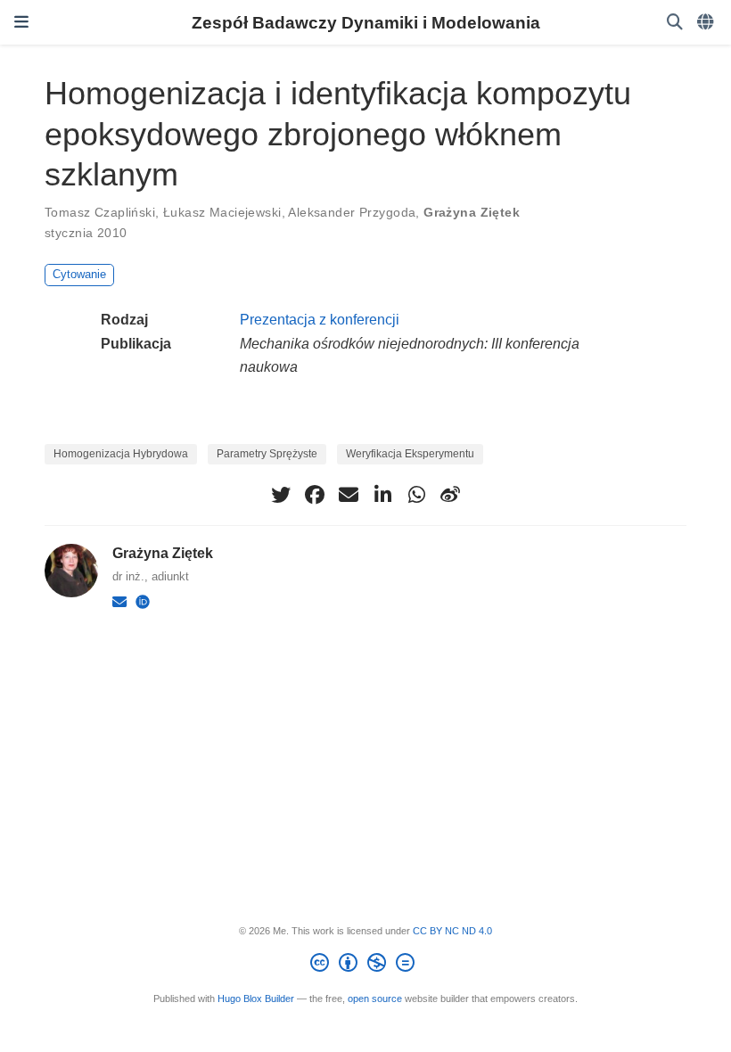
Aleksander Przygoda (351, 212)
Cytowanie (79, 274)
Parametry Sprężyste (267, 454)
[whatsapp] (416, 494)
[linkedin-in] (382, 494)
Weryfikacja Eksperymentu (410, 454)
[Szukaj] (675, 22)
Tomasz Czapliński (100, 212)
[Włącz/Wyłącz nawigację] (21, 22)
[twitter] (280, 494)
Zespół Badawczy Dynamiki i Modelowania (366, 22)
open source (375, 998)
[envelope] (348, 494)
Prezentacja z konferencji (319, 319)
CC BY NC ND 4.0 (452, 930)
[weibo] (450, 494)
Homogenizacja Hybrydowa (120, 454)
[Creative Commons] (366, 965)
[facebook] (314, 494)
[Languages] (707, 22)
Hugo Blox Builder (256, 998)
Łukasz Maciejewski (222, 212)
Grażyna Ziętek (471, 212)
